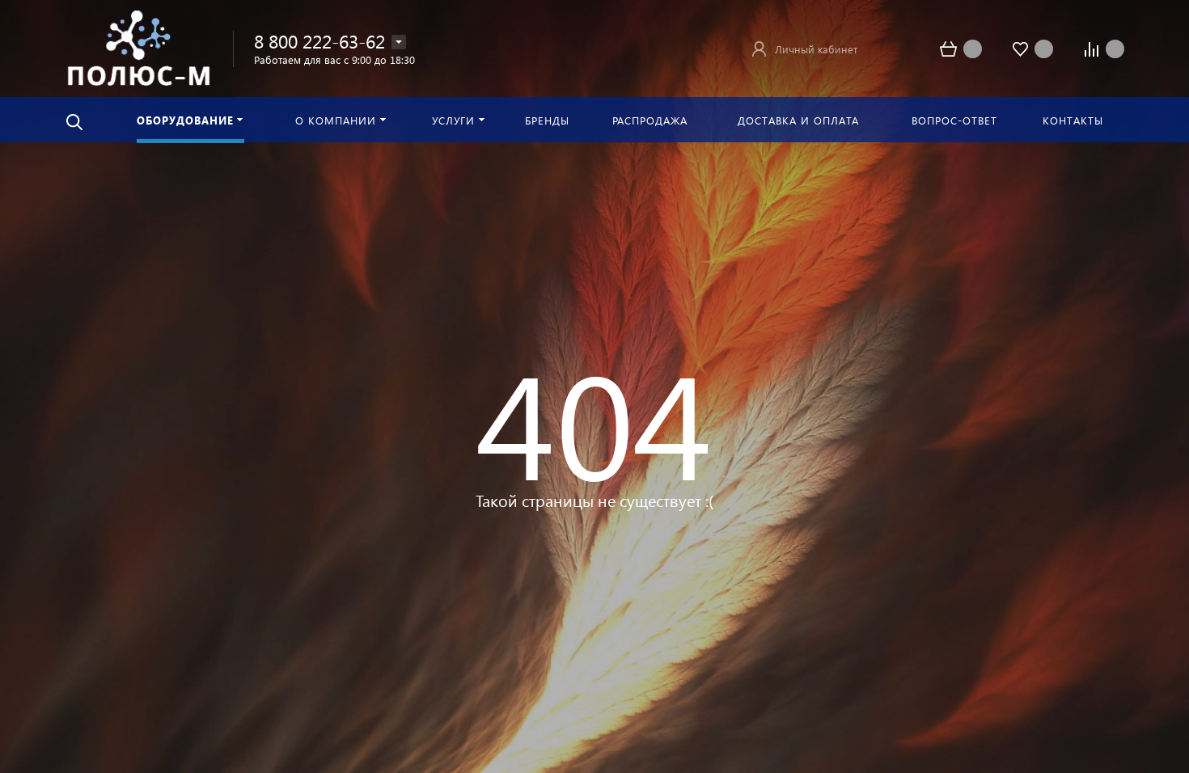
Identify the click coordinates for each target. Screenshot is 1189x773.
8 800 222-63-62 (319, 40)
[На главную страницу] (138, 46)
